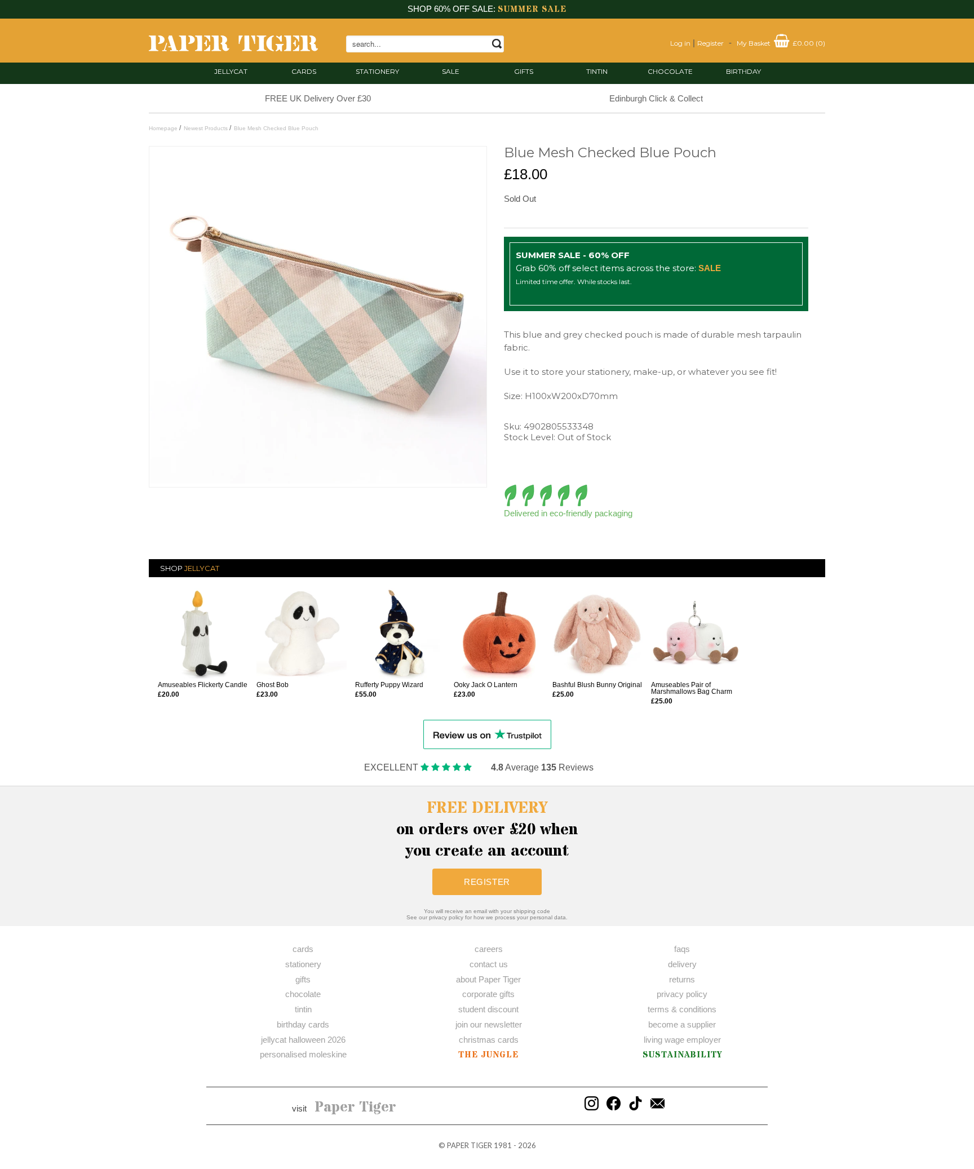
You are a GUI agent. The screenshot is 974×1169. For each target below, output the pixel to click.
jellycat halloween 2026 (303, 1039)
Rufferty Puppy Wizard (389, 685)
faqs (682, 949)
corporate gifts (488, 994)
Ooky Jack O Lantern (485, 685)
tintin (597, 71)
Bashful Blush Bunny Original (597, 685)
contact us (489, 964)
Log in (680, 43)
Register (710, 43)
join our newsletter (488, 1024)
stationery (377, 71)
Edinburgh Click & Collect (656, 98)
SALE (450, 71)
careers (489, 949)
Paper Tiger (355, 1107)
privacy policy (682, 994)
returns (682, 979)
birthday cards (303, 1024)
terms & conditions (682, 1009)
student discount (488, 1009)
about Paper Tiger (488, 979)
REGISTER (487, 882)
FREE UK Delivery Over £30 (318, 98)
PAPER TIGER (469, 1145)
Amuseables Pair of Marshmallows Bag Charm (691, 688)
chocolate (303, 994)
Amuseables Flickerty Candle (202, 685)
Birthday (743, 71)
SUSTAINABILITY (682, 1055)
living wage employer (682, 1039)
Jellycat (230, 71)
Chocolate (670, 71)
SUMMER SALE (532, 9)
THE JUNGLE (488, 1055)
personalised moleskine (303, 1054)
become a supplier (682, 1024)
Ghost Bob (272, 685)
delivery (682, 964)
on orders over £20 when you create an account (487, 830)
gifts (523, 71)
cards (303, 71)
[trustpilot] (487, 733)
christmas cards (489, 1039)
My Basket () (781, 43)
